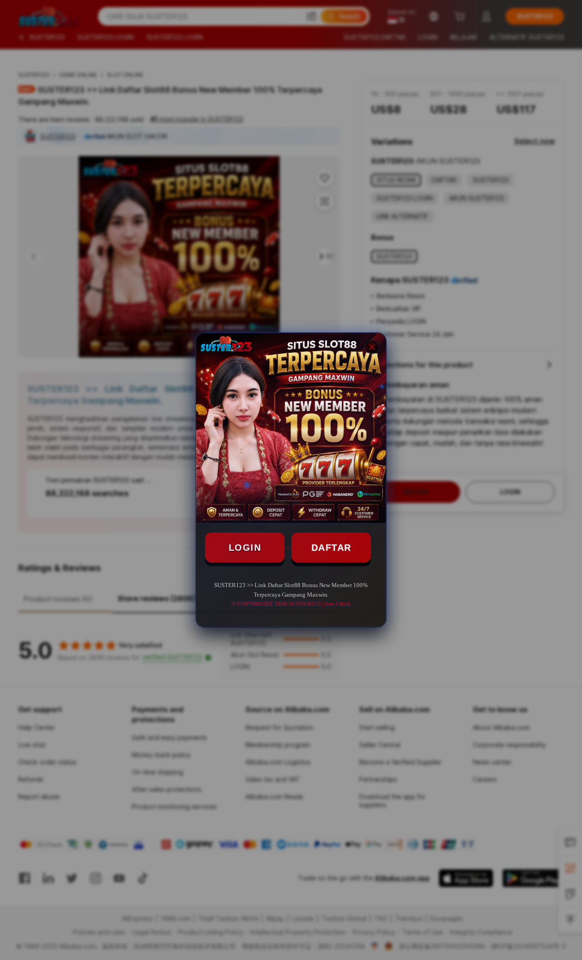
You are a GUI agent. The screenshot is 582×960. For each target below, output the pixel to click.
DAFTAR (331, 548)
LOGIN (245, 548)
